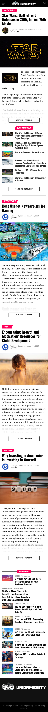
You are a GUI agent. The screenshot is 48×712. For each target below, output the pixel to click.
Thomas (15, 31)
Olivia (14, 218)
